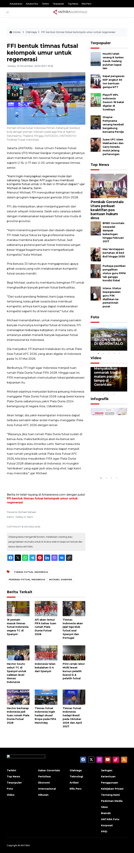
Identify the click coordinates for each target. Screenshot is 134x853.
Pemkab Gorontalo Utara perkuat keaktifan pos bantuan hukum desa (107, 210)
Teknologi (76, 776)
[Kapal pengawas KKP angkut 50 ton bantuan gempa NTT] (96, 81)
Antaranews (16, 3)
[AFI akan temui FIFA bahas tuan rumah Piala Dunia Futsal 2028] (46, 608)
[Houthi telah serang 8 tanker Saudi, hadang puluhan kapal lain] (96, 59)
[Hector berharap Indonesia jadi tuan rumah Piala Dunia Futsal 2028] (18, 697)
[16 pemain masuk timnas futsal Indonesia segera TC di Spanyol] (18, 608)
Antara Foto (32, 3)
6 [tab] (119, 389)
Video (96, 358)
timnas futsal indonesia (31, 572)
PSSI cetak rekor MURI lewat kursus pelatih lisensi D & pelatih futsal (74, 671)
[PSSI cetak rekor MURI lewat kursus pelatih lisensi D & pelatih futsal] (74, 652)
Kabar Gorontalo (49, 770)
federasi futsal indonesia (27, 579)
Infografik (100, 399)
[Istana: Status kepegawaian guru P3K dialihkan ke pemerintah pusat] (96, 293)
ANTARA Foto (110, 819)
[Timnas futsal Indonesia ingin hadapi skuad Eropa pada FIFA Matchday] (46, 697)
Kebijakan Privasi (112, 788)
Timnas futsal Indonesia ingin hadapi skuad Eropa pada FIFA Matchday (45, 715)
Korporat (107, 825)
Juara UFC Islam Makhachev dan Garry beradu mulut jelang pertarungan (113, 147)
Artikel (74, 782)
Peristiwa (44, 776)
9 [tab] (109, 394)
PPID (104, 831)
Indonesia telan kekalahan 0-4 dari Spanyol (45, 667)
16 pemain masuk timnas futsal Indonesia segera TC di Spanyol (17, 627)
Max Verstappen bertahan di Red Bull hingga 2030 (114, 253)
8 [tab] (103, 394)
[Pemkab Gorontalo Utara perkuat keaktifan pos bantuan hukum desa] (109, 186)
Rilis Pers (86, 3)
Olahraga (31, 32)
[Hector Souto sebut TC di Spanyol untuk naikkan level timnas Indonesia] (18, 652)
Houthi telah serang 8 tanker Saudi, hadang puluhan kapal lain (113, 61)
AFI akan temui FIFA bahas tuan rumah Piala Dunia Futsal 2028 (45, 627)
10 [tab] (114, 394)
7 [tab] (124, 389)
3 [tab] (109, 353)
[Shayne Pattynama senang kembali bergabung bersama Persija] (96, 122)
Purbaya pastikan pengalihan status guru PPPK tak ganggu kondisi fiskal (114, 273)
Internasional (47, 788)
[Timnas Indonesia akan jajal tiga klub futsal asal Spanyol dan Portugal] (74, 608)
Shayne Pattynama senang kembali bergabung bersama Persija (113, 124)
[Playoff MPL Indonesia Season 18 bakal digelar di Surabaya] (96, 100)
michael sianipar (60, 579)
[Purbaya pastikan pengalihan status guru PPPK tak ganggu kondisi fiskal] (96, 271)
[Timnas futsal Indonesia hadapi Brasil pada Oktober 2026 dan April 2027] (74, 697)
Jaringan (106, 770)
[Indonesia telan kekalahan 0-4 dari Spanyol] (46, 652)
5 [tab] (119, 353)
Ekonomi (44, 782)
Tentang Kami (110, 794)
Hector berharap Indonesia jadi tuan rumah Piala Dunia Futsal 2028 (18, 715)
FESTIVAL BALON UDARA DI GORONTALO (108, 340)
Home (16, 32)
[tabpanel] (109, 338)
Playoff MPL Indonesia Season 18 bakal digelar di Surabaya (113, 102)
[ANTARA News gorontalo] (70, 12)
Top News (73, 3)
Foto (95, 317)
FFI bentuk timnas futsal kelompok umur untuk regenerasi (78, 32)
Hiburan (43, 794)
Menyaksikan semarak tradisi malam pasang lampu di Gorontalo (107, 376)
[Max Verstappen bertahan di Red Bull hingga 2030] (96, 254)
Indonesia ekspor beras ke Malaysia (108, 464)
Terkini (45, 3)
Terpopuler (58, 3)
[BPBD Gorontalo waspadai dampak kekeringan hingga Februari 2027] (96, 228)
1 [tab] (98, 353)
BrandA (106, 813)
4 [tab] (114, 353)
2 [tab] (103, 353)
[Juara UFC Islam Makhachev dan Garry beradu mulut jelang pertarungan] (96, 144)
